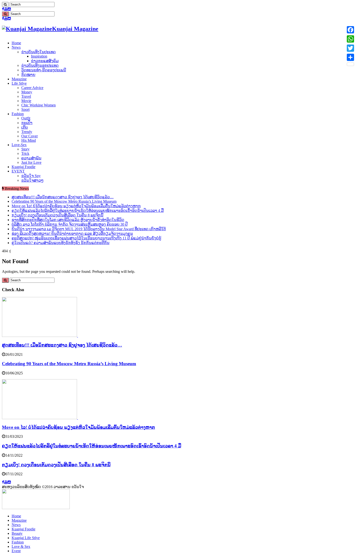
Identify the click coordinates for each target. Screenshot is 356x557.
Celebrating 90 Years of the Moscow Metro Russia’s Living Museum (64, 201)
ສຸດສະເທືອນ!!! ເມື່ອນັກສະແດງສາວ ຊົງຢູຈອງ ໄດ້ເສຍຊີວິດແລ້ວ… (63, 197)
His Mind (28, 140)
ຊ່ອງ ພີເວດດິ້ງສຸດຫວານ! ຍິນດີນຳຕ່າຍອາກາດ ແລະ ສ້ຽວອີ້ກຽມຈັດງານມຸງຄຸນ (72, 233)
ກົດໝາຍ (28, 75)
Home (16, 43)
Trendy (26, 132)
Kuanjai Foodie (23, 167)
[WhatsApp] (350, 39)
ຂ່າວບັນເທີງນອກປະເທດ (40, 65)
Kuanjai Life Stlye (26, 538)
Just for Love (31, 162)
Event (16, 551)
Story (25, 149)
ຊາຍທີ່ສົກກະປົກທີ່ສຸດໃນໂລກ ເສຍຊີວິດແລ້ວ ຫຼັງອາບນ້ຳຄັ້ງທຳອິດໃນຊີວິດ (68, 220)
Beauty (17, 533)
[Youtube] (6, 9)
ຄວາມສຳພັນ (31, 158)
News (16, 47)
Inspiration (39, 56)
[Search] (5, 4)
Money (26, 92)
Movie (26, 101)
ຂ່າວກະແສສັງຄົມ (45, 61)
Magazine (19, 79)
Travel (26, 96)
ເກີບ (24, 127)
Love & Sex (21, 546)
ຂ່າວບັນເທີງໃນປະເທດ (38, 52)
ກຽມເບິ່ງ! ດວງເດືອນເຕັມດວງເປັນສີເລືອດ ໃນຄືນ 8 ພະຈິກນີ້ (57, 215)
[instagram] (9, 9)
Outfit (25, 118)
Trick (25, 153)
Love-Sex (19, 145)
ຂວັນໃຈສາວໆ (32, 180)
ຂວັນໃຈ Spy (31, 176)
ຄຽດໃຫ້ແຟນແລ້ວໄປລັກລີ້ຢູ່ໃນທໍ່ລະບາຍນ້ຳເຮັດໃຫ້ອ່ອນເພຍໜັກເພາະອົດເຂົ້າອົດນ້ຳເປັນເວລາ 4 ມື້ (88, 210)
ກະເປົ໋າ (26, 123)
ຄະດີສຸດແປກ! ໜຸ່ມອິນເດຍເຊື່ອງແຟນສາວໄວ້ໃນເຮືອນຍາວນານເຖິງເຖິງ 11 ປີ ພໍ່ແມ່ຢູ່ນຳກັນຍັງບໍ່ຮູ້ (86, 238)
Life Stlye (19, 83)
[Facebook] (3, 9)
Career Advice (32, 88)
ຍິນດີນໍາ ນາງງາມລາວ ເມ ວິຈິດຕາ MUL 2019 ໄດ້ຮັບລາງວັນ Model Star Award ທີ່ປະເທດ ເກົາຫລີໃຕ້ (89, 229)
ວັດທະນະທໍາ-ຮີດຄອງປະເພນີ (43, 70)
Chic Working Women (38, 105)
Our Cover (29, 136)
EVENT (18, 171)
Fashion (18, 114)
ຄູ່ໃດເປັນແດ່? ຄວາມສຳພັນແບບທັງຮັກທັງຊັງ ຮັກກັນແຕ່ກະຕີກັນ (60, 243)
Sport (25, 109)
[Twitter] (350, 48)
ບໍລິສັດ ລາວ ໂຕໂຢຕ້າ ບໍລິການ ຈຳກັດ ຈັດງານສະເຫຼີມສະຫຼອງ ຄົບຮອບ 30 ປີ (70, 224)
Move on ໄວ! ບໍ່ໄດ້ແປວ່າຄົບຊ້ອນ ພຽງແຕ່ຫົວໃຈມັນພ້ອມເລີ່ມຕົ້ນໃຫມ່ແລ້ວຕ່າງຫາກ (76, 206)
